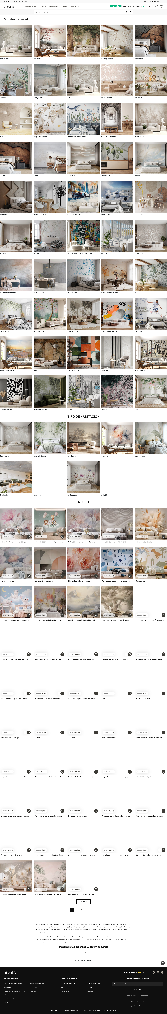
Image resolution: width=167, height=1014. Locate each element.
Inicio (77, 960)
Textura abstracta (109, 737)
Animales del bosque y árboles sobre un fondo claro (15, 698)
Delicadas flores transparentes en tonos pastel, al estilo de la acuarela (82, 542)
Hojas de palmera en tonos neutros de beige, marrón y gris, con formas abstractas (15, 777)
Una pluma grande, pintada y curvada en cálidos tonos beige (116, 855)
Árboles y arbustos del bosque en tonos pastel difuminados (49, 894)
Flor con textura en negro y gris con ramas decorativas (116, 659)
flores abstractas (7, 581)
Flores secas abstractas (144, 542)
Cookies (89, 987)
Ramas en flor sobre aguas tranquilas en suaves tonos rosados (150, 855)
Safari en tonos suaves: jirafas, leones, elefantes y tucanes (150, 816)
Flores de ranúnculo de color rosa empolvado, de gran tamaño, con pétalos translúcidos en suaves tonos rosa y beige (116, 816)
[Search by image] (126, 12)
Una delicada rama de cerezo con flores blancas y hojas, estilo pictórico (49, 777)
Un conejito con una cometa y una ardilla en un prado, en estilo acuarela (15, 816)
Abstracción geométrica (44, 581)
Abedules (71, 737)
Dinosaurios (140, 581)
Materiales (7, 987)
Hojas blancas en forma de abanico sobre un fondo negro (49, 698)
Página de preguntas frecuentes (14, 983)
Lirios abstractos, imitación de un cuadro (49, 620)
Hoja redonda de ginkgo (10, 737)
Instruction (7, 1002)
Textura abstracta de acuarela (12, 855)
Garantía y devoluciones (38, 983)
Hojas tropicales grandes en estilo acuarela (15, 659)
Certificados (34, 987)
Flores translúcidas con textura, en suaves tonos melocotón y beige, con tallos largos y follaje (150, 737)
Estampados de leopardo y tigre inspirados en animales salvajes (49, 855)
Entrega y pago (9, 998)
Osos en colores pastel (144, 777)
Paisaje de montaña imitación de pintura (82, 620)
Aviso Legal (65, 991)
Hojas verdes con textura (77, 816)
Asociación (90, 991)
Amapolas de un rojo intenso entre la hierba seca (150, 659)
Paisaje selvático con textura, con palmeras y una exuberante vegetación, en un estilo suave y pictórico (82, 894)
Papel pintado (34, 991)
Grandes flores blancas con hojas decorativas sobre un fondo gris (15, 894)
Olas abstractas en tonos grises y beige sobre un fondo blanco (82, 855)
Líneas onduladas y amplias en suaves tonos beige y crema (116, 542)
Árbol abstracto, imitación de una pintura (116, 620)
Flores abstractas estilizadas (79, 581)
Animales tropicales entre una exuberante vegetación (82, 698)
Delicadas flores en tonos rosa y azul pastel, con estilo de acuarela (15, 542)
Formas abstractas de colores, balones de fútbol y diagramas (116, 581)
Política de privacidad (68, 983)
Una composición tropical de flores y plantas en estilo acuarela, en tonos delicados (49, 659)
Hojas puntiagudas (143, 698)
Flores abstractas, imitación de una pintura (150, 620)
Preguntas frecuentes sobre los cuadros (14, 992)
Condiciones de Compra (94, 983)
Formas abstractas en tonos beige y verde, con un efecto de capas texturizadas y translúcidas (82, 777)
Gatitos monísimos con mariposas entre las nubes (15, 620)
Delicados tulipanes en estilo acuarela (49, 816)
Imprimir (64, 987)
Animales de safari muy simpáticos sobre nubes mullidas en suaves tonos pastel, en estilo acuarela (49, 542)
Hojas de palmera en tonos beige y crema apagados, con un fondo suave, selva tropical (116, 777)
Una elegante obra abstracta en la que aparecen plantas (82, 659)
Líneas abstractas (108, 698)
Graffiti (37, 737)
